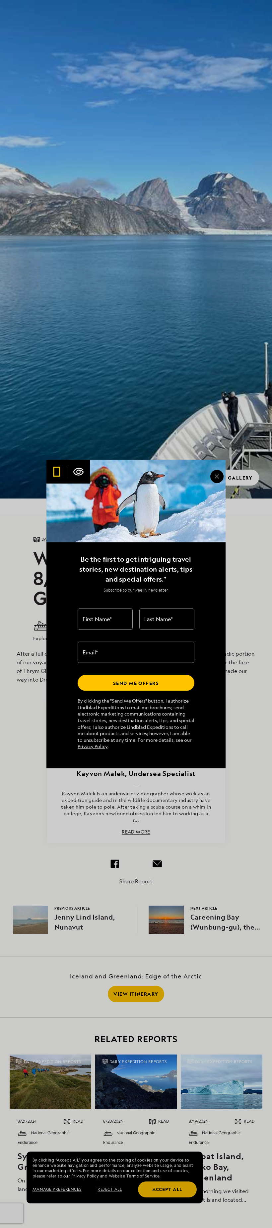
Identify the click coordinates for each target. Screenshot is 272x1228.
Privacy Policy (92, 746)
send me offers (136, 683)
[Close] (217, 476)
